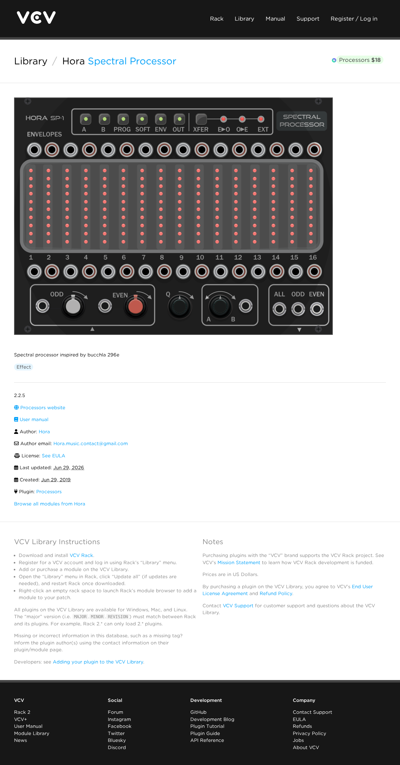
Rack (216, 18)
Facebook (120, 726)
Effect (24, 367)
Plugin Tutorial (207, 726)
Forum (115, 712)
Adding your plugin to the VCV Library (98, 662)
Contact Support (312, 712)
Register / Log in (354, 18)
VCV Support (238, 606)
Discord (117, 747)
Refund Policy (276, 593)
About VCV (306, 747)
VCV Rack (81, 555)
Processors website (42, 407)
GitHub (198, 712)
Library (244, 18)
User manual (33, 419)
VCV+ (20, 719)
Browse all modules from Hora (49, 504)
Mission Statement (239, 562)
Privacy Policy (309, 733)
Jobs (298, 740)
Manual (275, 18)
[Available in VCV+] (334, 60)
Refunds (302, 726)
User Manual (28, 726)
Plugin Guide (205, 733)
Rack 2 (22, 712)
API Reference (207, 740)
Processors (360, 60)
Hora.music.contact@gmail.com (90, 443)
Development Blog (212, 719)
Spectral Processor (132, 61)
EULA (299, 719)
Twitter (116, 733)
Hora (73, 61)
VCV (19, 700)
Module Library (31, 733)
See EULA (53, 456)
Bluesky (117, 740)
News (20, 740)
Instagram (119, 719)
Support (308, 18)
